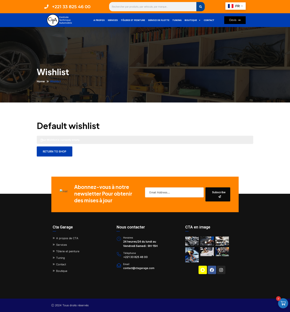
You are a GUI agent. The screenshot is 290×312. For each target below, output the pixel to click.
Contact (61, 264)
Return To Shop (54, 151)
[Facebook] (212, 270)
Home (41, 81)
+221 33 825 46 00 (135, 257)
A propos (99, 20)
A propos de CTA (67, 238)
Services (113, 20)
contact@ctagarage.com (138, 268)
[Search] (200, 6)
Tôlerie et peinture (133, 20)
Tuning (177, 20)
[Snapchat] (203, 270)
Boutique (191, 20)
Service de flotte (158, 20)
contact (209, 20)
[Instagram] (221, 270)
